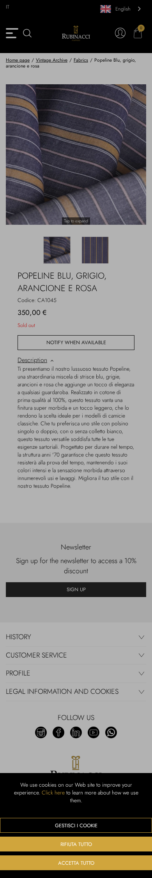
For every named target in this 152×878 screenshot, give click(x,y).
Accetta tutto (76, 863)
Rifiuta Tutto (76, 844)
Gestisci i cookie (76, 825)
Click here (53, 792)
